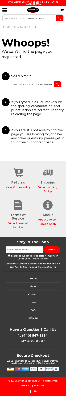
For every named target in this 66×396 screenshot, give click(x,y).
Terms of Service (40, 259)
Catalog (33, 318)
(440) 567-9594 (35, 335)
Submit (51, 250)
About (33, 286)
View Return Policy (18, 187)
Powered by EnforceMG (33, 385)
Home (6, 27)
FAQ (33, 310)
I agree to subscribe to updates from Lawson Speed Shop (34, 257)
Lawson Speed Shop (26, 381)
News (33, 302)
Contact (33, 294)
